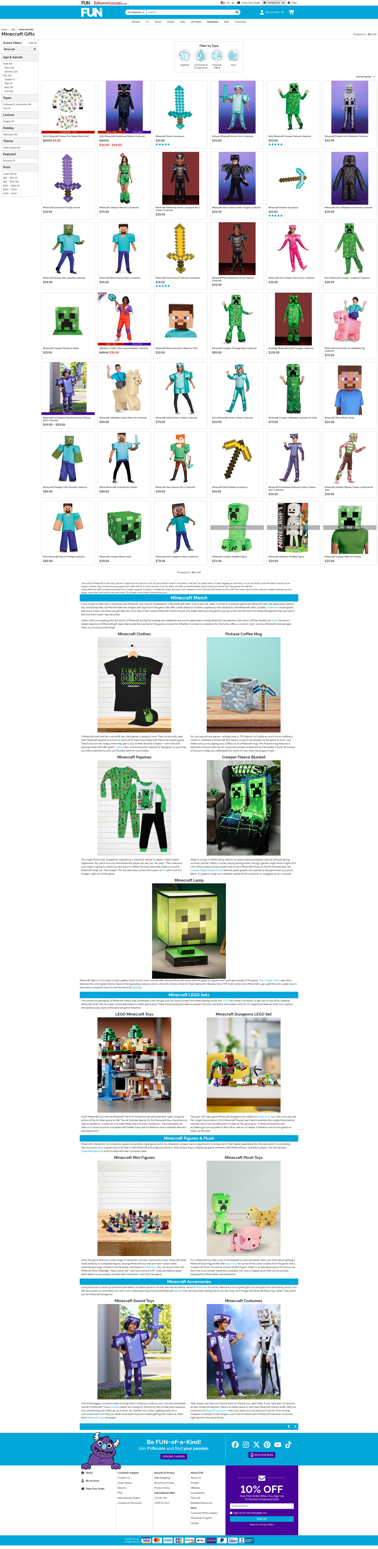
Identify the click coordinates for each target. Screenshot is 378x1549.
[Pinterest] (267, 1444)
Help (294, 2)
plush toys (231, 1263)
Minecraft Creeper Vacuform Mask (61, 348)
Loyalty (195, 1523)
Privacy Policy (162, 1487)
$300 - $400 (10, 193)
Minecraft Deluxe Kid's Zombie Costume (64, 278)
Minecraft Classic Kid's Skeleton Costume (346, 136)
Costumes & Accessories (15, 104)
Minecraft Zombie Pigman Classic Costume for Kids (349, 488)
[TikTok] (288, 1444)
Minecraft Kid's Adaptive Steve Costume (177, 556)
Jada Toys (150, 1267)
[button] (272, 12)
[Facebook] (235, 1444)
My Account (92, 1480)
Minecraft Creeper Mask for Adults (343, 556)
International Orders (129, 1498)
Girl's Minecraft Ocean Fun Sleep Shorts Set (66, 136)
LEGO (226, 1000)
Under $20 (8, 174)
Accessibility (198, 1492)
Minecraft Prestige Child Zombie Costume (65, 487)
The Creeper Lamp (269, 980)
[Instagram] (245, 1444)
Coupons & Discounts (130, 1503)
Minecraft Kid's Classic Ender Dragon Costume (236, 207)
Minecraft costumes (216, 1410)
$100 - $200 (10, 185)
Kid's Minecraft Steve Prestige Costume (64, 556)
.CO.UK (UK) (160, 1498)
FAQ (120, 1492)
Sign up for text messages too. (250, 1512)
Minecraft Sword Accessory (170, 136)
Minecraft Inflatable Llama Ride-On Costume (123, 417)
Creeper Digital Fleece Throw (206, 870)
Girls (7, 91)
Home (89, 1472)
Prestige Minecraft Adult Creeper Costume (290, 348)
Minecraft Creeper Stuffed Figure (229, 556)
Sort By (363, 77)
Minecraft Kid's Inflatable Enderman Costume (348, 207)
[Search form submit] (237, 12)
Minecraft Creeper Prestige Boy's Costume (234, 348)
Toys (5, 108)
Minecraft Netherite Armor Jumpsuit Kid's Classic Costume (178, 209)
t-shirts (118, 747)
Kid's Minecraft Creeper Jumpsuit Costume (347, 278)
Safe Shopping (162, 1477)
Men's (7, 68)
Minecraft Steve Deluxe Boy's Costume (119, 278)
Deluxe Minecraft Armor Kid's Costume (232, 136)
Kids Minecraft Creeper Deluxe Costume (289, 136)
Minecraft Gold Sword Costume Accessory (178, 278)
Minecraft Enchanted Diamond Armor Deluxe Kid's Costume (67, 419)
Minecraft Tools (96, 1417)
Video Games (9, 147)
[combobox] (190, 12)
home (274, 620)
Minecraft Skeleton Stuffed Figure (286, 556)
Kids (5, 75)
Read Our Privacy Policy (262, 1524)
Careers (195, 1482)
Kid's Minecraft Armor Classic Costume (232, 417)
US (228, 2)
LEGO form (264, 1116)
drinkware (272, 607)
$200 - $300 (10, 189)
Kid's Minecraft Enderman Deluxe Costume (122, 136)
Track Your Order (250, 2)
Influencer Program (201, 1518)
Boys (7, 87)
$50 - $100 (9, 181)
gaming (137, 987)
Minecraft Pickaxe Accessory (283, 207)
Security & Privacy (164, 1482)
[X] (256, 1444)
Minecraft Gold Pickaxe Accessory (230, 487)
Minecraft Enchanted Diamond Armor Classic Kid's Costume (292, 488)
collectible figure (90, 1151)
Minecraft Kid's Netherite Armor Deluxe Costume (233, 279)
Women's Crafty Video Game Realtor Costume (123, 348)
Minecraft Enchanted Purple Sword (61, 207)
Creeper (7, 121)
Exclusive (7, 160)
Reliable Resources (201, 1503)
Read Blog (263, 1455)
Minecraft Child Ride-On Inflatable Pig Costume (345, 349)
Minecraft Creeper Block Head (115, 556)
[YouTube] (277, 1444)
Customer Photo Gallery (204, 1513)
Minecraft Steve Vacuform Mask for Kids (176, 348)
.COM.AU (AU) (161, 1503)
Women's (9, 72)
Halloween (8, 134)
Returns (122, 1487)
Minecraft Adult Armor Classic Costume (176, 417)
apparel (178, 1290)
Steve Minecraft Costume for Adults (118, 487)
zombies (115, 1407)
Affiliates (195, 1487)
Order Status (125, 1482)
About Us (196, 1477)
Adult (5, 64)
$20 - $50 (8, 178)
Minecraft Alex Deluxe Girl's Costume (175, 487)
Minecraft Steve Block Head (339, 417)
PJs (164, 870)
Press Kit (195, 1498)
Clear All (32, 43)
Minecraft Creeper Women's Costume (119, 207)
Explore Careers (174, 1456)
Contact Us (273, 2)
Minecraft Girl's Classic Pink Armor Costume (291, 278)
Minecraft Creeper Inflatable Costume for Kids (292, 417)
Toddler (8, 79)
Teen (7, 83)
